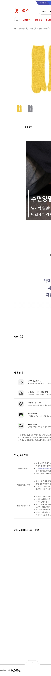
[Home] (15, 29)
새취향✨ (27, 20)
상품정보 (28, 127)
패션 (31, 28)
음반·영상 (38, 20)
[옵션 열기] (32, 662)
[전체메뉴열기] (16, 19)
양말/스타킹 (43, 28)
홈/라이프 (22, 28)
